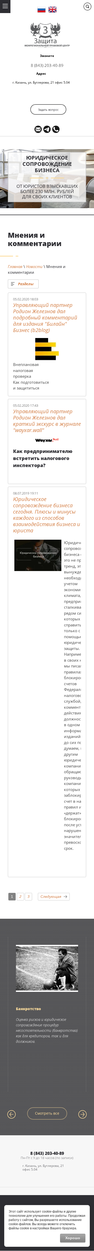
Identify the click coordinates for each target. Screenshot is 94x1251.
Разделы (25, 283)
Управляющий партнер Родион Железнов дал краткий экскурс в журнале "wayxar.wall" (47, 420)
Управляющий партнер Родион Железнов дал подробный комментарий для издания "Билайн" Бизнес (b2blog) (45, 317)
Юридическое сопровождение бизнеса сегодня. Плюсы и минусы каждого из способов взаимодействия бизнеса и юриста (46, 515)
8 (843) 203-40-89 (47, 65)
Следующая (50, 896)
